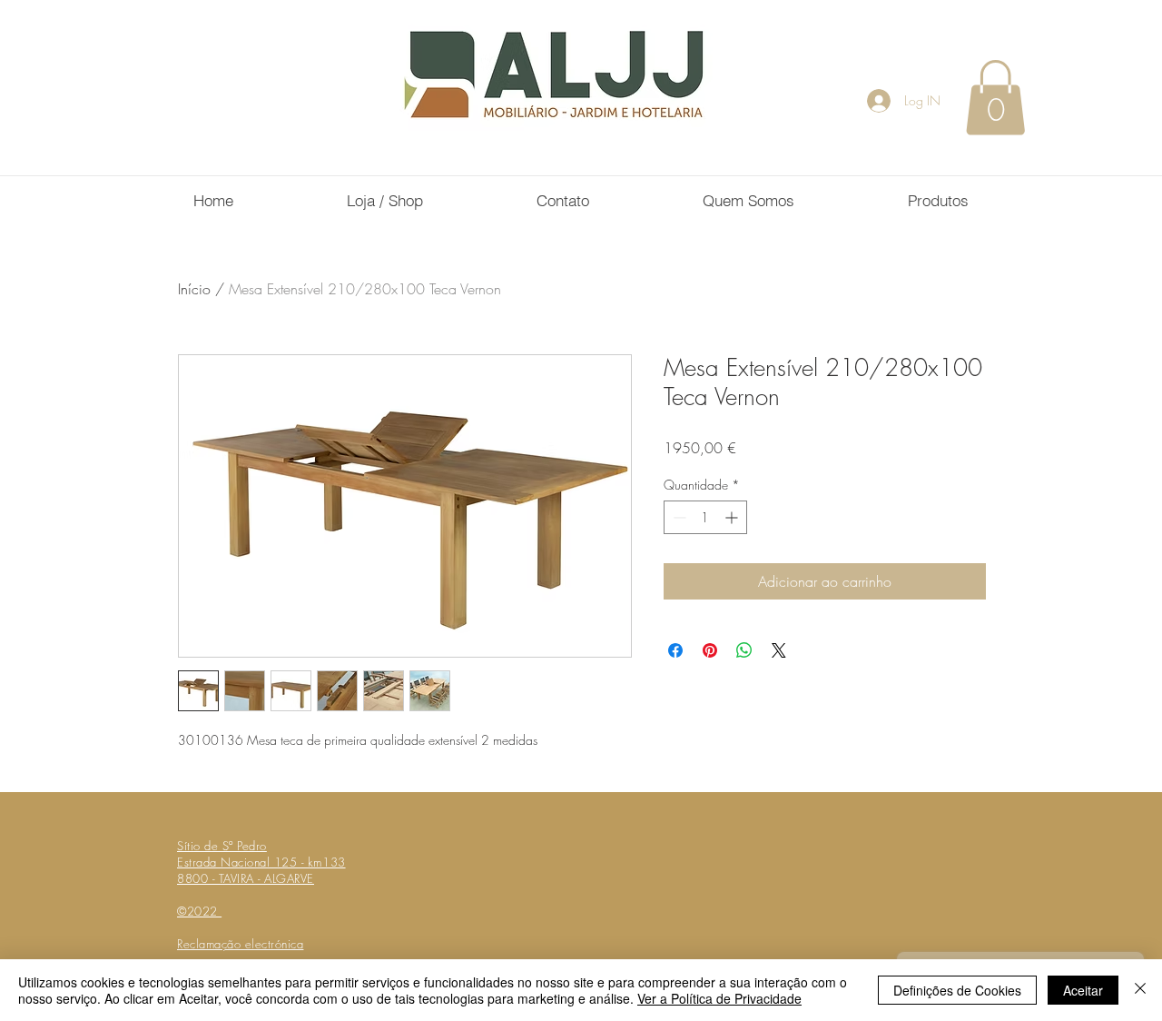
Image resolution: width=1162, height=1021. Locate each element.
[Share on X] (779, 650)
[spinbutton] (705, 517)
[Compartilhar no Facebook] (675, 650)
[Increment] (733, 517)
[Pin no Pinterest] (710, 650)
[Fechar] (1140, 990)
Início (194, 289)
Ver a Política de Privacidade (719, 998)
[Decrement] (677, 517)
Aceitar (1083, 990)
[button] (995, 97)
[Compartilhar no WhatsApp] (744, 650)
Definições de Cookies (957, 990)
